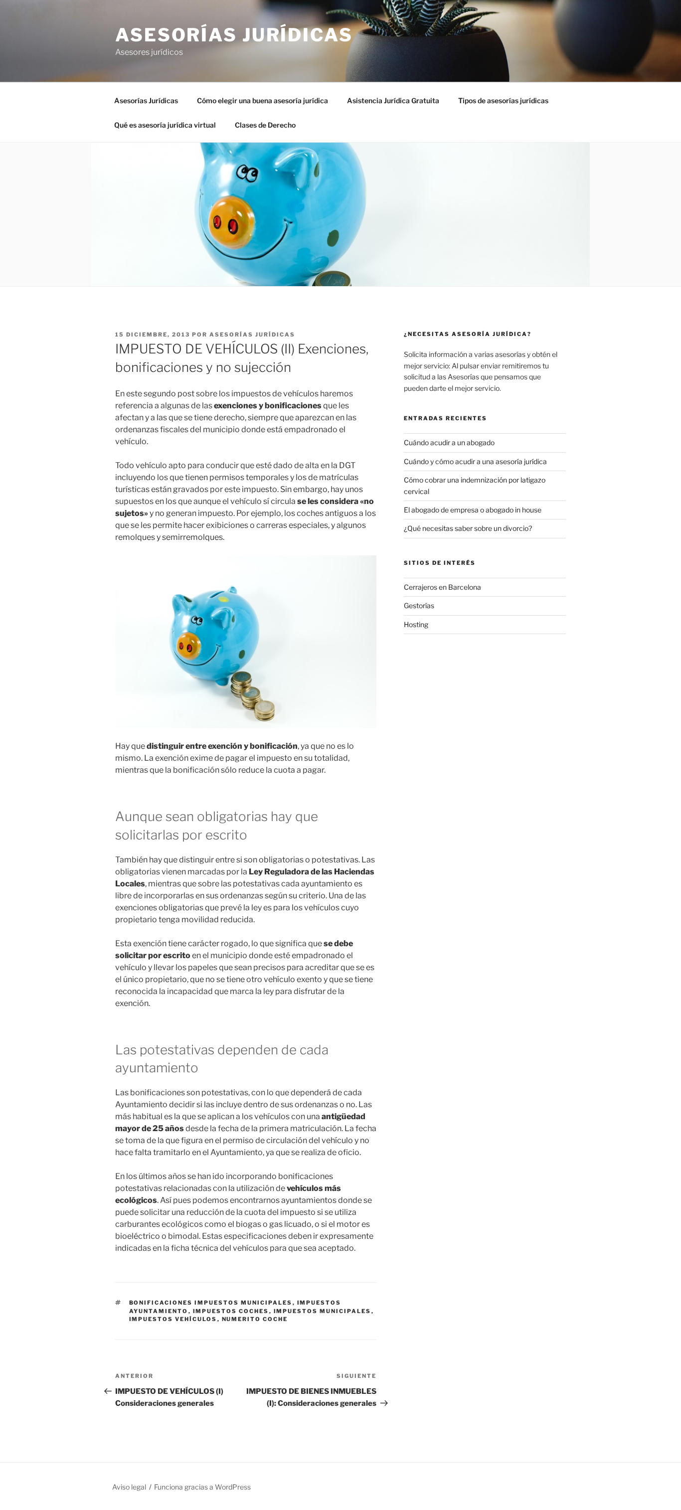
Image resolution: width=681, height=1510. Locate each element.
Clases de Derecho (265, 125)
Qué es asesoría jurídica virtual (165, 125)
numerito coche (255, 1319)
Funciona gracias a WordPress (202, 1487)
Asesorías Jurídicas (234, 35)
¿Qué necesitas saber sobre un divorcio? (468, 528)
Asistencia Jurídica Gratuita (393, 100)
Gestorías (419, 605)
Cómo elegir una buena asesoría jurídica (262, 100)
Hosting (416, 624)
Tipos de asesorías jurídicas (503, 100)
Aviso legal (129, 1487)
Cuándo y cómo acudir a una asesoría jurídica (475, 461)
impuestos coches (231, 1311)
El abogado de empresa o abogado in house (472, 509)
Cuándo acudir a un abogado (449, 442)
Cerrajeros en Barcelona (442, 587)
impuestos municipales (322, 1311)
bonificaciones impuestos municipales (211, 1302)
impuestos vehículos (173, 1319)
